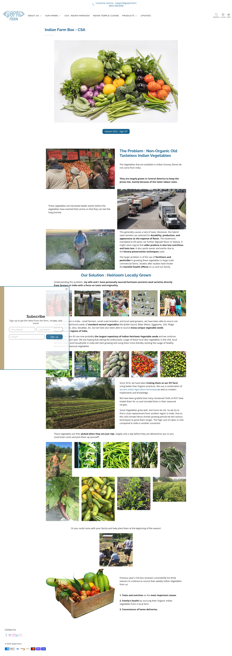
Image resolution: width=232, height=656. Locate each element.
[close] (167, 289)
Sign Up (155, 336)
